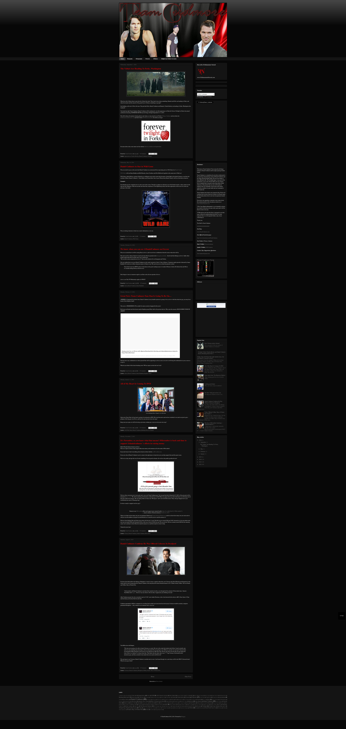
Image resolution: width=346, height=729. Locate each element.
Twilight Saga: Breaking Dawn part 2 (217, 706)
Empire (133, 592)
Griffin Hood (134, 701)
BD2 (192, 695)
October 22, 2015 (165, 513)
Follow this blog (211, 306)
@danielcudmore (209, 244)
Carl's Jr (163, 697)
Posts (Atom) (159, 681)
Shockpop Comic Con (182, 704)
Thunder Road (175, 706)
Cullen (120, 699)
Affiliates (155, 58)
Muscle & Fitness (164, 703)
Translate (209, 96)
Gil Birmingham (223, 699)
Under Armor (145, 707)
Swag (219, 704)
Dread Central (178, 170)
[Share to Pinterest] (156, 154)
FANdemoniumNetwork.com (127, 117)
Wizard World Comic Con (210, 707)
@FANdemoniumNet (148, 117)
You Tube (152, 709)
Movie (157, 703)
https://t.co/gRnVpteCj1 (168, 511)
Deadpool (140, 670)
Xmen (147, 709)
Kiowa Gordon (219, 701)
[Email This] (149, 154)
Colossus (126, 670)
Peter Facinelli (216, 703)
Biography (129, 58)
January (203, 454)
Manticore (126, 703)
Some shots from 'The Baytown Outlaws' (215, 375)
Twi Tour (193, 706)
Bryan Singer (134, 697)
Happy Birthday (169, 701)
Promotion (140, 704)
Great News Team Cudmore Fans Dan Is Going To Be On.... (145, 295)
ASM (153, 695)
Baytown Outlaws (180, 695)
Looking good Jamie (210, 384)
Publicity (149, 704)
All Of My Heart (128, 430)
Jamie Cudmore (141, 533)
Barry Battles (172, 695)
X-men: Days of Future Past (153, 670)
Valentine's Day (165, 707)
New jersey (175, 703)
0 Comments (143, 153)
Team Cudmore (129, 706)
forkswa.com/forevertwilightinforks (152, 146)
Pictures (148, 58)
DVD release (159, 699)
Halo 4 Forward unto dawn (157, 701)
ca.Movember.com (157, 452)
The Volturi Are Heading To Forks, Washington (140, 68)
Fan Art (204, 699)
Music (170, 703)
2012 (200, 464)
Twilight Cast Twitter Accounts (169, 58)
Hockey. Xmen (184, 701)
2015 (200, 457)
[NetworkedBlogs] (211, 304)
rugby (166, 704)
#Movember (139, 511)
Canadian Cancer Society (155, 697)
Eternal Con (180, 699)
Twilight (150, 156)
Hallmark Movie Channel (147, 430)
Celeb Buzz (168, 697)
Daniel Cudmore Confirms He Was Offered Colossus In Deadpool (148, 543)
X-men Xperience (122, 709)
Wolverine (220, 707)
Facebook (199, 699)
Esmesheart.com (167, 699)
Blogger (183, 716)
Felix (208, 699)
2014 (200, 459)
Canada (147, 697)
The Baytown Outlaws (145, 706)
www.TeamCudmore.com (203, 232)
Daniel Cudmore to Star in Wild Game (136, 166)
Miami (138, 703)
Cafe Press (141, 697)
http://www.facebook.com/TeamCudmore (207, 238)
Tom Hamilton (182, 706)
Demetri (153, 699)
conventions (222, 697)
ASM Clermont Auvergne (162, 695)
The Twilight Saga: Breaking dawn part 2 (162, 706)
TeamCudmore (129, 153)
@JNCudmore (209, 247)
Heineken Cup (176, 701)
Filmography (139, 58)
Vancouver (177, 707)
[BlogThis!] (151, 154)
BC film (187, 695)
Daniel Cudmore (143, 156)
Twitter (140, 707)
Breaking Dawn (223, 695)
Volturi (191, 708)
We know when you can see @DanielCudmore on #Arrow (144, 249)
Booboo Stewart (215, 695)
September (203, 442)
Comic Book (202, 697)
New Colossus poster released (212, 343)
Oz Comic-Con (182, 703)
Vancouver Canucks (184, 707)
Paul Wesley (193, 703)
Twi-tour (198, 706)
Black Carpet (207, 695)
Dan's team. (128, 497)
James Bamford (140, 286)
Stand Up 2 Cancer (197, 704)
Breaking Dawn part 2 (124, 697)
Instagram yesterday (162, 256)
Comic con (208, 697)
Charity (126, 533)
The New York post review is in (213, 393)
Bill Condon (200, 695)
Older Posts (188, 676)
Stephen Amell (147, 373)
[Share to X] (153, 154)
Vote (196, 707)
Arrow (125, 286)
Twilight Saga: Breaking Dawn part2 (128, 708)
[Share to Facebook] (154, 154)
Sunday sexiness (213, 704)
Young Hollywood (158, 709)
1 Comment (142, 236)
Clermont (188, 697)
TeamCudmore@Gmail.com (159, 515)
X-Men (145, 670)
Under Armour (152, 707)
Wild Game (135, 239)
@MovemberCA (178, 511)
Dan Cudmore (126, 699)
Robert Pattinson (160, 704)
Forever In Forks (215, 699)
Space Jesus (190, 704)
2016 (200, 440)
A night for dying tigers (123, 695)
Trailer (188, 706)
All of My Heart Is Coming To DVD (135, 383)
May (202, 449)
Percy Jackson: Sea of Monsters (204, 703)
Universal (159, 707)
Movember (147, 533)
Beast (196, 695)
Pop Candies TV (127, 704)
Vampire (171, 707)
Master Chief (133, 703)
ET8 (176, 699)
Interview (190, 701)
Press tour (134, 704)
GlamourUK (127, 701)
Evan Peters (193, 699)
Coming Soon (215, 697)
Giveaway (121, 701)
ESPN (172, 699)
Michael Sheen (145, 703)
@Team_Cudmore (166, 116)
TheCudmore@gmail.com (203, 203)
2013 (200, 462)
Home (122, 58)
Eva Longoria (186, 699)
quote (154, 704)
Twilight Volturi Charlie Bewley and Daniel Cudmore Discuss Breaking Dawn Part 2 (211, 352)
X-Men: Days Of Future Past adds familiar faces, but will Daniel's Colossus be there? (210, 357)
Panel (188, 703)
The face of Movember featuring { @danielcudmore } (213, 423)
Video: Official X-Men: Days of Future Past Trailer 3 (214, 413)
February (203, 451)
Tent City (136, 706)
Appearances (127, 156)
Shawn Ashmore (172, 704)
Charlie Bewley (135, 156)
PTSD (145, 704)
